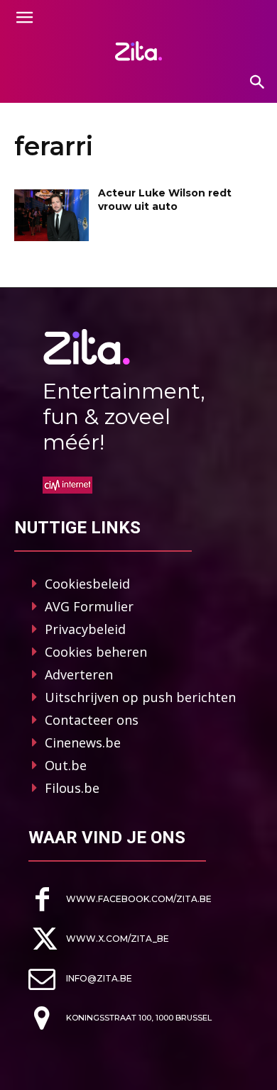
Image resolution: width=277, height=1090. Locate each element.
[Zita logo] (138, 51)
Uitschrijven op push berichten (140, 697)
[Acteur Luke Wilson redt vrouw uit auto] (51, 215)
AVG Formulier (89, 606)
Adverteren (79, 674)
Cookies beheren (96, 651)
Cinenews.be (83, 742)
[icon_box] (120, 899)
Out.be (66, 765)
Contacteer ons (91, 719)
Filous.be (72, 787)
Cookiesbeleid (87, 583)
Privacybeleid (85, 629)
